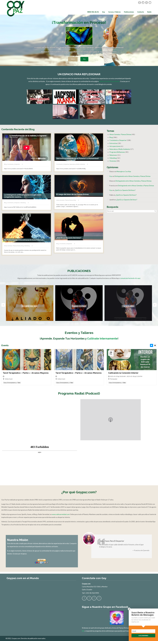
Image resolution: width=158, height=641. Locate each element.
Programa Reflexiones (118, 152)
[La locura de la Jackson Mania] (66, 97)
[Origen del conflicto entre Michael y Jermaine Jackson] (118, 97)
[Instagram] (94, 599)
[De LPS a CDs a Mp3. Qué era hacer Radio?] (65, 112)
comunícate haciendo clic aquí (130, 278)
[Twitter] (143, 2)
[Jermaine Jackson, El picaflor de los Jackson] (92, 112)
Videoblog (23, 202)
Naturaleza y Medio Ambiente (77, 164)
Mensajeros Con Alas (124, 171)
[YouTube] (146, 2)
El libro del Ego (29, 306)
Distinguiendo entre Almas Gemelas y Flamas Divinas (132, 176)
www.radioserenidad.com (61, 514)
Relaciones (115, 155)
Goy (110, 176)
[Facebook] (139, 2)
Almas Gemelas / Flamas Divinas (64, 200)
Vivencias (114, 161)
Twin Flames (128, 306)
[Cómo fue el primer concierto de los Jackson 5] (39, 97)
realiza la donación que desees (109, 81)
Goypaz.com (16, 9)
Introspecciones (116, 146)
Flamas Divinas (79, 306)
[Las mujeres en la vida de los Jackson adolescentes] (92, 97)
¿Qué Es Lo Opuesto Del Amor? (125, 190)
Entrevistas (115, 143)
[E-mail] (149, 2)
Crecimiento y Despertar (13, 164)
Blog (5, 164)
